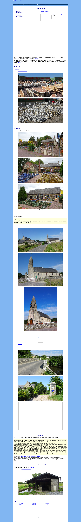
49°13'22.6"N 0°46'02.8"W (38, 226)
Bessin (19, 4)
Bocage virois (24, 4)
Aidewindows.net (46, 4)
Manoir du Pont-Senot (20, 13)
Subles (63, 14)
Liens (17, 17)
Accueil (15, 4)
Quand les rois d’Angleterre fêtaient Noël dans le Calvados (30, 456)
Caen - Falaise (30, 4)
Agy (45, 14)
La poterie (18, 11)
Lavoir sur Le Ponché (19, 16)
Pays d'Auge (36, 4)
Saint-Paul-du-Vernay (62, 17)
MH (18, 344)
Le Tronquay (45, 17)
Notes (41, 4)
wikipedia (36, 58)
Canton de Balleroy (46, 11)
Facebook (17, 69)
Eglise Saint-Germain (19, 12)
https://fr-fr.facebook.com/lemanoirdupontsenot (22, 347)
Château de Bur (18, 15)
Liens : (16, 501)
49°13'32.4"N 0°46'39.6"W (22, 71)
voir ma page (31, 467)
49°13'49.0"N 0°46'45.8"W (26, 469)
